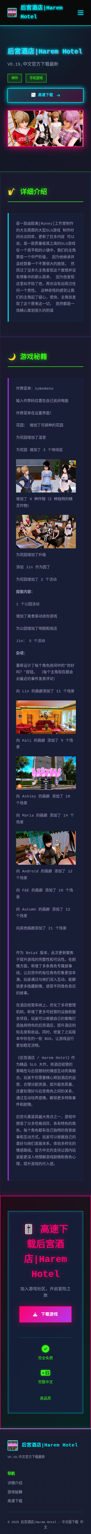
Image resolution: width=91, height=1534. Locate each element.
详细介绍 (14, 1483)
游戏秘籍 (14, 1492)
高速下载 (14, 1501)
